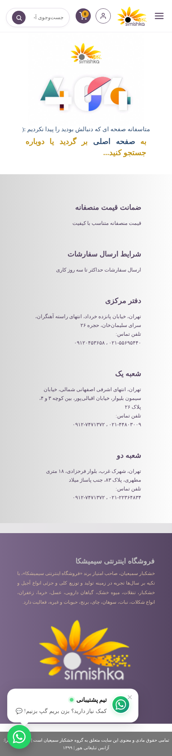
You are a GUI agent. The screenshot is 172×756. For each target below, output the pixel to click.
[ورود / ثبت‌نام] (103, 16)
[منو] (159, 16)
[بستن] (129, 697)
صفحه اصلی (114, 141)
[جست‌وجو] (19, 17)
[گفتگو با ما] (19, 737)
